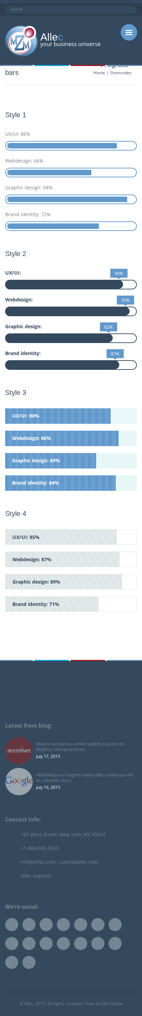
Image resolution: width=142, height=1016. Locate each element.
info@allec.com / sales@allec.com (59, 862)
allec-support (36, 875)
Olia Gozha (111, 1003)
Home (99, 73)
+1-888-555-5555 (40, 848)
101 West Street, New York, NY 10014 (63, 834)
